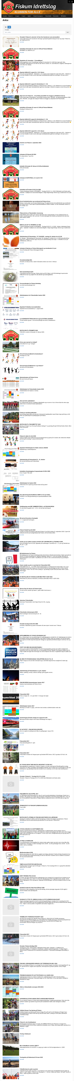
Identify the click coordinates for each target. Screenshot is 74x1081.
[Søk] (69, 1)
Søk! (68, 32)
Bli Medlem (63, 16)
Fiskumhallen (48, 16)
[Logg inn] (72, 1)
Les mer (22, 42)
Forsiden (5, 16)
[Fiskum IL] (37, 7)
